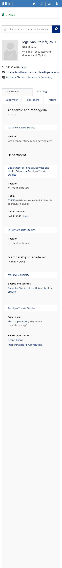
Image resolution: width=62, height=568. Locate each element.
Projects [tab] (52, 99)
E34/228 (12, 200)
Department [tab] (12, 91)
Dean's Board (15, 340)
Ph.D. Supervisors (17, 321)
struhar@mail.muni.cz (18, 72)
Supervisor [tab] (12, 99)
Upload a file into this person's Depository (29, 77)
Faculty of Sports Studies (21, 127)
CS (49, 3)
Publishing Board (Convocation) (25, 344)
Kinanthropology (17, 325)
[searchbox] (30, 29)
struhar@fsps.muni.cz (47, 72)
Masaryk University (18, 274)
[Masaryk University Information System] (8, 3)
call (24, 67)
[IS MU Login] (56, 4)
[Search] (41, 4)
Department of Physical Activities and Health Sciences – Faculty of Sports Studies (28, 171)
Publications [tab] (32, 99)
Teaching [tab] (42, 91)
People (11, 14)
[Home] (34, 4)
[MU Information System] (3, 14)
